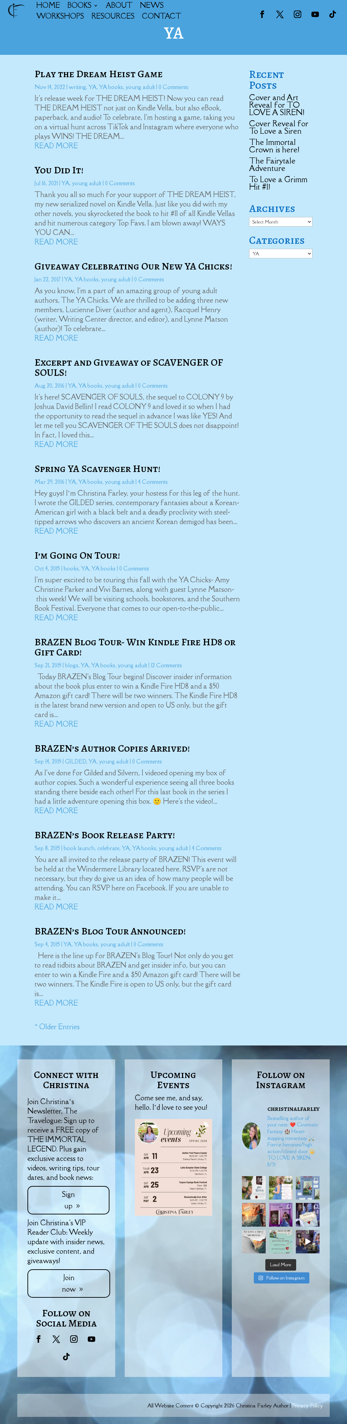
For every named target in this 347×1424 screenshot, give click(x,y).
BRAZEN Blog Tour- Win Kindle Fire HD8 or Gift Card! (135, 647)
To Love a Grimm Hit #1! (278, 183)
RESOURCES (113, 16)
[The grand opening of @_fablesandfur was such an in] (308, 1242)
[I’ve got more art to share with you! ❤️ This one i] (254, 1188)
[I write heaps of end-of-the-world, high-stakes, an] (281, 1242)
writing (77, 87)
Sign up (68, 1200)
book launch (79, 848)
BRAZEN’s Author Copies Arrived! (112, 748)
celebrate (108, 848)
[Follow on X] (279, 14)
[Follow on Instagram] (297, 14)
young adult (140, 87)
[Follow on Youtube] (315, 14)
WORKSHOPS (60, 16)
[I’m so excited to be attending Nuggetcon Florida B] (281, 1188)
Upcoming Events (173, 1080)
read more (56, 145)
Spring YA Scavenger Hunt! (97, 468)
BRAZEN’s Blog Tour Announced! (110, 931)
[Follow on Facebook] (262, 14)
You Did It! (59, 170)
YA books (111, 87)
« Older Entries (57, 1026)
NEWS (152, 5)
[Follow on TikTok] (332, 14)
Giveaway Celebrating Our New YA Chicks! (133, 266)
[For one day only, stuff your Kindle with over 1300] (308, 1188)
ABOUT (119, 5)
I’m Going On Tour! (77, 555)
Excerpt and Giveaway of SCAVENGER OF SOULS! (129, 367)
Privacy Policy (307, 1405)
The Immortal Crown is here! (274, 146)
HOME (48, 5)
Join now (69, 1283)
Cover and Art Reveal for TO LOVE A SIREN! (276, 104)
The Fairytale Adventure (272, 164)
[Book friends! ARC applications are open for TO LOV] (254, 1215)
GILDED (75, 761)
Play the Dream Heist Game (99, 74)
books (71, 568)
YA (92, 87)
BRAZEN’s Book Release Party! (105, 835)
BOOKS (79, 5)
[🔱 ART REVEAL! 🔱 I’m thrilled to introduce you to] (254, 1242)
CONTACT (161, 16)
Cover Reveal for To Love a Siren (278, 127)
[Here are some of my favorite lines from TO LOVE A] (308, 1215)
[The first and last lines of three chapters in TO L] (281, 1215)
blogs (71, 665)
